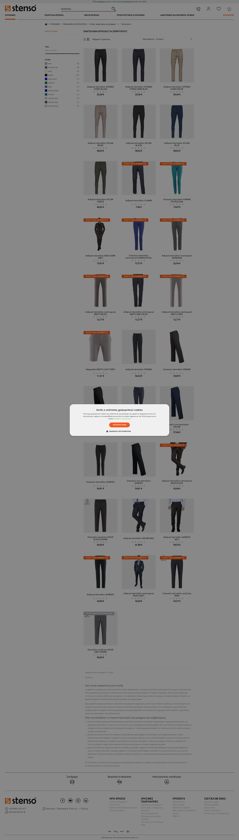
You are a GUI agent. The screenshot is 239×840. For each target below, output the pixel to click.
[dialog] (119, 420)
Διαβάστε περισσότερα (122, 419)
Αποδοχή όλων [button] (119, 425)
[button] (119, 431)
